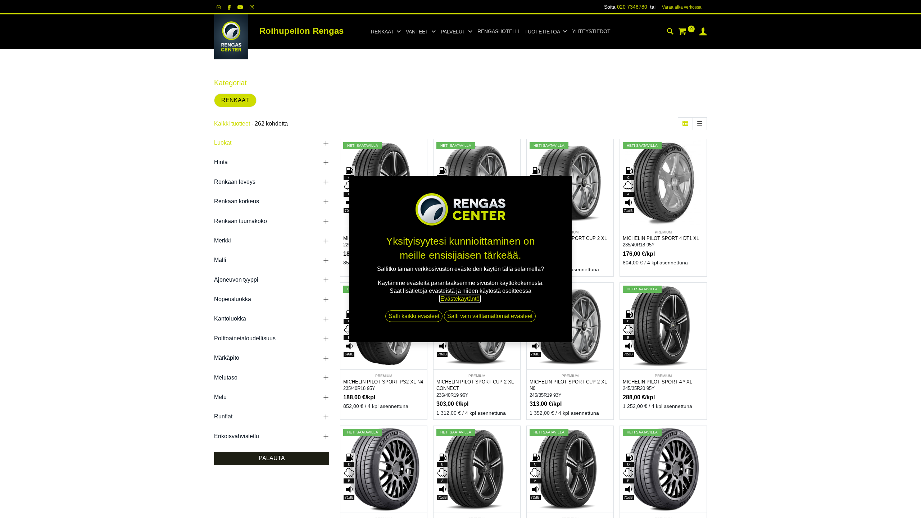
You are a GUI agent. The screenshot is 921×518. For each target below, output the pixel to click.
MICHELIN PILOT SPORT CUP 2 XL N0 (568, 385)
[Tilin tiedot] (703, 32)
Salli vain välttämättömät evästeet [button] (489, 316)
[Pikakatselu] (422, 151)
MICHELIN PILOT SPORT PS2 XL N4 (383, 382)
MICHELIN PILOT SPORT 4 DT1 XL (661, 238)
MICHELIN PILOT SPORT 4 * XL (657, 382)
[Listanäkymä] (700, 123)
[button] (422, 167)
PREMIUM (663, 232)
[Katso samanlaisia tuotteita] (609, 199)
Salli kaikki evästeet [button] (414, 316)
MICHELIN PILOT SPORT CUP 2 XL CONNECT (475, 385)
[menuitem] (498, 31)
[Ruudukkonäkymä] (685, 123)
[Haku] (670, 32)
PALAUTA (272, 458)
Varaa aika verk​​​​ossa (682, 7)
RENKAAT (235, 100)
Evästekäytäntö (460, 299)
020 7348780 (632, 7)
